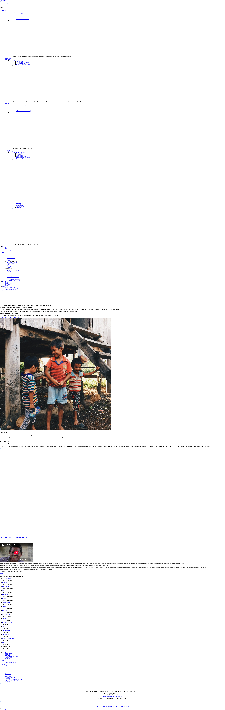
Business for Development (7, 622)
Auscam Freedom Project (7, 578)
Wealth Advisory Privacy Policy (114, 706)
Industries (4, 252)
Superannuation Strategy (20, 158)
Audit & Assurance (17, 12)
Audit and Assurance (8, 11)
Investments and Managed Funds (22, 107)
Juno (3, 626)
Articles (6, 282)
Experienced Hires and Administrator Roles (13, 288)
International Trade (10, 257)
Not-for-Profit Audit (20, 14)
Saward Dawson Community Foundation (12, 249)
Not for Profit (7, 59)
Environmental (9, 274)
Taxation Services (8, 197)
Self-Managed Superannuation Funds (9, 151)
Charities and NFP (10, 273)
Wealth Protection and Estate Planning (23, 111)
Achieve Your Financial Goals (22, 105)
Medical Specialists (10, 271)
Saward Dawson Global (9, 668)
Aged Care (9, 269)
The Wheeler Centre (6, 630)
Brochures (6, 285)
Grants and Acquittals (20, 16)
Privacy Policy (98, 706)
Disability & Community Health (13, 270)
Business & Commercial (9, 253)
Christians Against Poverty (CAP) (8, 638)
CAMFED (4, 590)
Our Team (6, 247)
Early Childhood (10, 266)
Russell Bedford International (10, 250)
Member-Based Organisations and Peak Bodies (13, 679)
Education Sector (8, 676)
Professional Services (11, 258)
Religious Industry (8, 681)
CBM (3, 642)
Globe (4, 0)
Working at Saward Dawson (10, 287)
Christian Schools (10, 263)
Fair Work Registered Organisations (13, 279)
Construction (9, 254)
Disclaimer (105, 706)
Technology (9, 260)
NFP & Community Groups (10, 272)
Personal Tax (18, 202)
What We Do (4, 10)
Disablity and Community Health (11, 675)
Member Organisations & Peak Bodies (14, 280)
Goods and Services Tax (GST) (22, 201)
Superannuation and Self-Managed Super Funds (25, 110)
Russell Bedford (8, 0)
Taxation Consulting (20, 206)
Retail (8, 259)
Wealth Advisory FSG (125, 706)
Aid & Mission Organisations (12, 262)
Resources (4, 281)
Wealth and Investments (20, 63)
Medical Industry (8, 678)
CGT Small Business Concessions (22, 199)
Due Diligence (19, 18)
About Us (6, 248)
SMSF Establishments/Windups (22, 156)
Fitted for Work (5, 610)
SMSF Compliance (19, 155)
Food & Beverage (10, 255)
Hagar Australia (5, 582)
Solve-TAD (4, 618)
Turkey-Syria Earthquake (7, 602)
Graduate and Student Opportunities (11, 289)
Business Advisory (8, 58)
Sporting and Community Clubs (13, 277)
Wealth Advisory (8, 103)
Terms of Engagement (9, 251)
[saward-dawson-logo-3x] (4, 3)
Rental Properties (19, 204)
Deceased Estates (19, 205)
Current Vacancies (8, 661)
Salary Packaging (19, 203)
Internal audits (19, 15)
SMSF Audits (18, 154)
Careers (3, 286)
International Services (20, 207)
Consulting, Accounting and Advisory (23, 64)
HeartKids (4, 598)
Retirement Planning (20, 153)
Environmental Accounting (10, 677)
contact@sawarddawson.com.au (109, 696)
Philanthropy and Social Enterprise (13, 276)
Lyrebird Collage (5, 586)
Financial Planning (19, 106)
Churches (9, 264)
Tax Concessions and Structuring (22, 62)
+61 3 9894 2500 (119, 696)
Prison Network (5, 594)
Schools (8, 267)
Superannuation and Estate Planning (23, 157)
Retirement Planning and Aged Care (23, 108)
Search (1, 0)
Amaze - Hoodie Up (6, 614)
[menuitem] (113, 291)
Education (6, 265)
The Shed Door (5, 606)
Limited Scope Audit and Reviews (22, 19)
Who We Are (4, 246)
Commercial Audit (19, 13)
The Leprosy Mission (6, 634)
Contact (3, 290)
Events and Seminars (8, 283)
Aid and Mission (8, 674)
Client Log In (7, 284)
